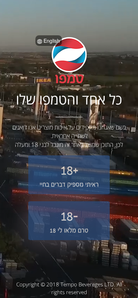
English (51, 40)
